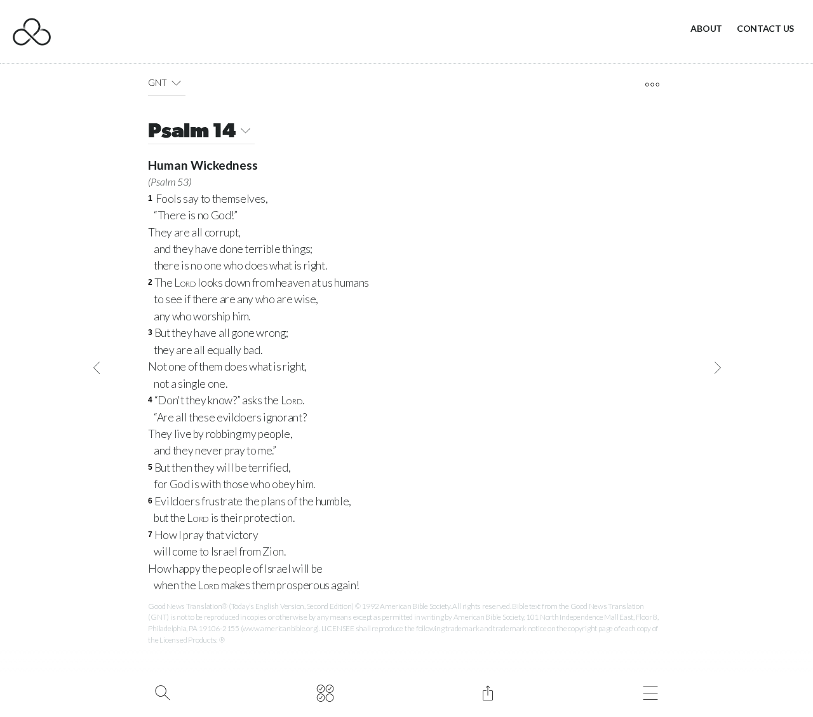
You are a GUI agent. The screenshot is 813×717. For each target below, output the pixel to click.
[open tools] (652, 84)
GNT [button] (157, 82)
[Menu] (650, 692)
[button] (176, 82)
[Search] (162, 692)
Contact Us (765, 28)
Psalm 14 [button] (192, 132)
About (706, 28)
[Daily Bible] (325, 692)
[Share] (487, 692)
